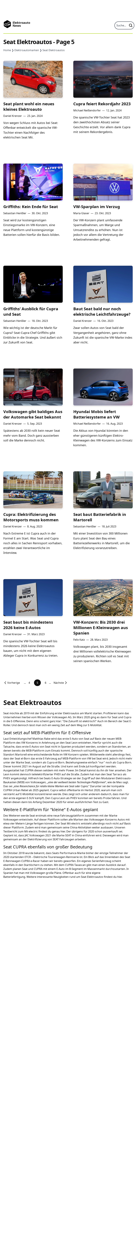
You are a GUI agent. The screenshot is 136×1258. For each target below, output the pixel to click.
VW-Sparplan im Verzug (96, 206)
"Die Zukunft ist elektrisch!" (79, 721)
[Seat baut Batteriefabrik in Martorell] (103, 489)
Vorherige (13, 683)
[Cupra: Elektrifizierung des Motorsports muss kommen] (33, 489)
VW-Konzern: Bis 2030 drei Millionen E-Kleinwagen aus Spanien (100, 627)
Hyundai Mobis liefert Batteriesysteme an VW (96, 414)
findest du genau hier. (52, 831)
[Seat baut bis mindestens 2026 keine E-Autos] (33, 597)
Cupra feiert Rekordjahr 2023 (102, 103)
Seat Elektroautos (53, 50)
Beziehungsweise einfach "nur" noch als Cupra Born (98, 762)
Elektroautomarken (26, 50)
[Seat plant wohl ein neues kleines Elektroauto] (33, 79)
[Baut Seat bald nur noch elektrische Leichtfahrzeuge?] (103, 284)
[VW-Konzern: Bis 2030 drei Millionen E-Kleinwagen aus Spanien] (103, 597)
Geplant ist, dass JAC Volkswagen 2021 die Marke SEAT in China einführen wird (52, 835)
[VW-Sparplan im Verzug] (103, 182)
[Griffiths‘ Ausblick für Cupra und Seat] (33, 284)
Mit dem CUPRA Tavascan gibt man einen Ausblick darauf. (90, 865)
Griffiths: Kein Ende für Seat (30, 206)
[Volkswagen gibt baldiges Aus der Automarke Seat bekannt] (33, 387)
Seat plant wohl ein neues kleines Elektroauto (28, 106)
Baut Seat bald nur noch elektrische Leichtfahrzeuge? (101, 311)
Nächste (59, 683)
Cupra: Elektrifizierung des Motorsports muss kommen (31, 517)
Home (7, 50)
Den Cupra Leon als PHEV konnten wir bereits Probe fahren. (83, 798)
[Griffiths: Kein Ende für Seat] (33, 182)
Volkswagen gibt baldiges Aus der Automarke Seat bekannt (32, 414)
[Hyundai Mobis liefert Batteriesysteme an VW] (103, 387)
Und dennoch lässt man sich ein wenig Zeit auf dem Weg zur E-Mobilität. (56, 725)
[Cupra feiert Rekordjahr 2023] (103, 79)
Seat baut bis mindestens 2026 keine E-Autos (28, 624)
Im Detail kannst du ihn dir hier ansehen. (100, 770)
